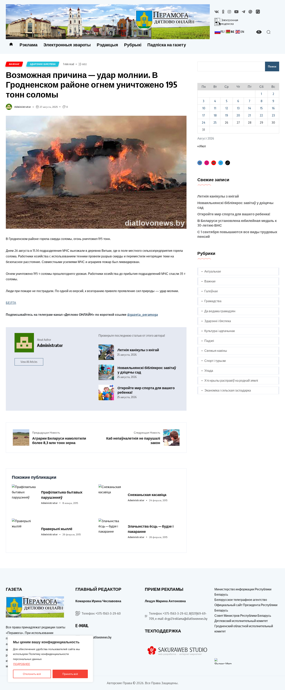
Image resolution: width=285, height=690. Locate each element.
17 (203, 115)
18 (215, 115)
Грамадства (212, 301)
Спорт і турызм (215, 361)
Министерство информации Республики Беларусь (242, 591)
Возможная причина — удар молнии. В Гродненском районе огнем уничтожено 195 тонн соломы (91, 84)
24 (203, 122)
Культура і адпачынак (219, 331)
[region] (50, 659)
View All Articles (29, 361)
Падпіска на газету (166, 44)
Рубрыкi (132, 44)
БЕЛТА (11, 303)
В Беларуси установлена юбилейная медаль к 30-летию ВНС (237, 222)
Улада (208, 371)
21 (249, 115)
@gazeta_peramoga (142, 315)
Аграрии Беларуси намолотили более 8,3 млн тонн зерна (59, 440)
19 (226, 115)
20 (238, 115)
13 (238, 108)
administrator (22, 106)
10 (203, 108)
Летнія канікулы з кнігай (138, 350)
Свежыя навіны (215, 351)
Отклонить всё (32, 673)
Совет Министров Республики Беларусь (242, 616)
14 (249, 108)
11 (215, 108)
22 (261, 115)
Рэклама (28, 44)
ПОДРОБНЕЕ (21, 664)
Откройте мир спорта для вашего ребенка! (146, 390)
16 (273, 108)
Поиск (272, 66)
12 (226, 108)
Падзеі (209, 341)
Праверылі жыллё (56, 528)
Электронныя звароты (67, 44)
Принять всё (70, 673)
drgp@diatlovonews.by (96, 637)
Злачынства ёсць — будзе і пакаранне (151, 529)
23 (273, 115)
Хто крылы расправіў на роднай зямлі (231, 380)
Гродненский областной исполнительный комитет (243, 628)
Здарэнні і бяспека (42, 64)
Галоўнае (211, 291)
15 (261, 108)
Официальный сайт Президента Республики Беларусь (245, 607)
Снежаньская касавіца (147, 494)
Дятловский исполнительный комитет (241, 621)
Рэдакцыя (107, 44)
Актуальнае (212, 271)
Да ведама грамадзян (219, 311)
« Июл (201, 146)
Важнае (14, 64)
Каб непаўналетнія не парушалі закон (133, 440)
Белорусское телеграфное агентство (240, 600)
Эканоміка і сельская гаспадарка (227, 390)
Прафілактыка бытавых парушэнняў (61, 494)
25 (215, 122)
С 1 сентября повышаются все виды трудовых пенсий (237, 234)
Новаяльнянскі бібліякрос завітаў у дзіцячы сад (146, 370)
